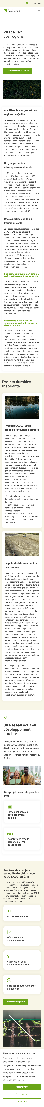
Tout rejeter (22, 1101)
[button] (39, 11)
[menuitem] (35, 3)
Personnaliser (22, 1094)
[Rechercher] (27, 3)
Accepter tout (22, 1086)
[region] (22, 1078)
